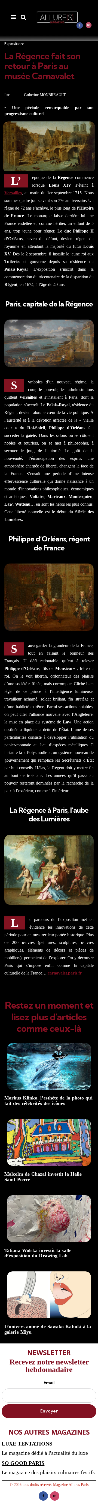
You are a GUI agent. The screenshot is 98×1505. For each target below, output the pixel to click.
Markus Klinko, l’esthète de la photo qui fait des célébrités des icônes (48, 1100)
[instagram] (89, 25)
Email (49, 1382)
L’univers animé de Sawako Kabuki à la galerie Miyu (47, 1329)
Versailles (13, 192)
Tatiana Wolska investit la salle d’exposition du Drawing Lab (37, 1253)
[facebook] (80, 25)
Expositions (14, 43)
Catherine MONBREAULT (45, 95)
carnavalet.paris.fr (65, 973)
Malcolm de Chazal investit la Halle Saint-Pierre (43, 1177)
